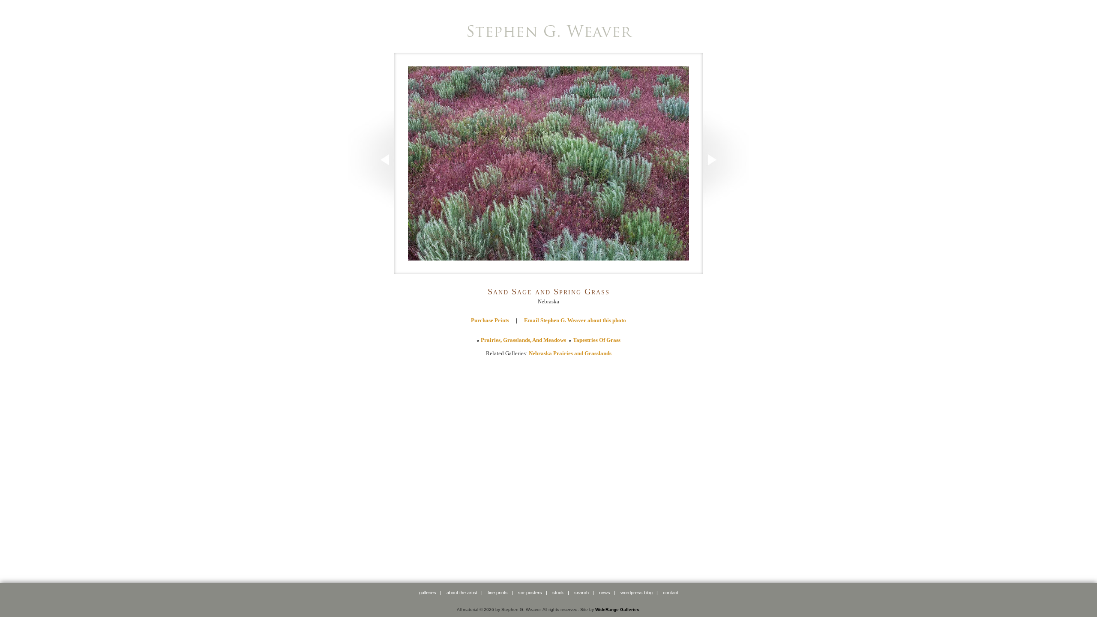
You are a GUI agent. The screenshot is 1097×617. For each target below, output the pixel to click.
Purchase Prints (490, 320)
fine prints (498, 592)
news (604, 592)
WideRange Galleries (617, 609)
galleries (427, 592)
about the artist (462, 592)
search (581, 592)
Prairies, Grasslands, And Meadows (523, 340)
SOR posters (530, 592)
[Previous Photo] (371, 206)
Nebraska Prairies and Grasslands (570, 353)
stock (558, 592)
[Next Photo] (726, 206)
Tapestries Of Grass (596, 340)
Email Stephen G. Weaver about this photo (575, 320)
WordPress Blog (636, 592)
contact (670, 592)
